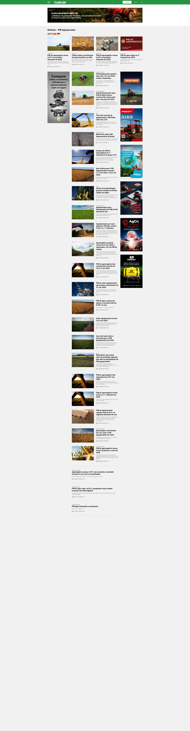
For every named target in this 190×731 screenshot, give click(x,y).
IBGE (97, 113)
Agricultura (50, 53)
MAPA (97, 353)
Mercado (74, 53)
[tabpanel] (95, 15)
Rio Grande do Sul (100, 205)
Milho (97, 186)
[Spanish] (54, 34)
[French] (56, 34)
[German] (59, 34)
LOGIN (135, 2)
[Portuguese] (49, 34)
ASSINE (127, 2)
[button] (49, 2)
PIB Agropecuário (100, 72)
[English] (51, 34)
